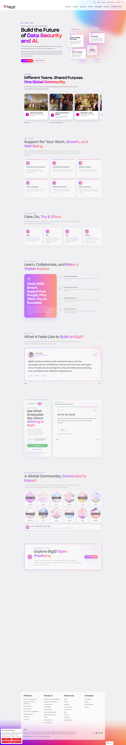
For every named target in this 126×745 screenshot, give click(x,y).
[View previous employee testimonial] (96, 342)
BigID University (68, 720)
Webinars (66, 704)
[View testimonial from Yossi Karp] (24, 382)
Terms (25, 732)
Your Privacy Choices (47, 732)
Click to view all (29, 600)
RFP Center (67, 717)
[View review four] (60, 438)
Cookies (38, 732)
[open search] (122, 2)
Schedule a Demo (117, 6)
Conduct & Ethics (28, 733)
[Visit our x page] (93, 733)
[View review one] (55, 438)
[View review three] (58, 438)
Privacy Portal (47, 722)
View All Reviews (37, 444)
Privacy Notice (31, 732)
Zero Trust (26, 719)
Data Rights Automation (50, 712)
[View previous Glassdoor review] (94, 402)
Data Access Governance (50, 701)
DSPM (45, 717)
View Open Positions (27, 60)
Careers (87, 701)
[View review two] (56, 438)
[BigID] (9, 7)
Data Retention (48, 709)
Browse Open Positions (91, 556)
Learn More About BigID (49, 650)
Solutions (68, 6)
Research (66, 714)
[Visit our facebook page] (99, 733)
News (99, 2)
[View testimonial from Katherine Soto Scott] (27, 382)
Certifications (71, 732)
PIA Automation (48, 720)
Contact (118, 2)
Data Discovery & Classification (52, 699)
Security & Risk (27, 706)
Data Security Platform (50, 714)
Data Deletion (47, 707)
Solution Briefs (68, 707)
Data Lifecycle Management (31, 711)
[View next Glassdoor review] (98, 402)
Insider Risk (27, 716)
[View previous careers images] (96, 88)
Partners (90, 6)
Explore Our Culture (40, 60)
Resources (83, 6)
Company (106, 6)
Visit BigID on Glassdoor (37, 448)
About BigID (88, 699)
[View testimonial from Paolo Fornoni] (30, 382)
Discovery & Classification (30, 699)
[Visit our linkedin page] (96, 733)
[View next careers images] (100, 88)
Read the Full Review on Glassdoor (65, 433)
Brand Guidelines (89, 704)
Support (58, 733)
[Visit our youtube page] (101, 733)
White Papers (67, 709)
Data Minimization (28, 714)
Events (66, 701)
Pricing (103, 2)
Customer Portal (110, 2)
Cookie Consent (48, 704)
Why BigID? (98, 6)
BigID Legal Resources (61, 732)
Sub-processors (51, 733)
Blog (95, 2)
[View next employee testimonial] (100, 342)
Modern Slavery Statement (39, 733)
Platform (75, 6)
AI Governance (28, 709)
